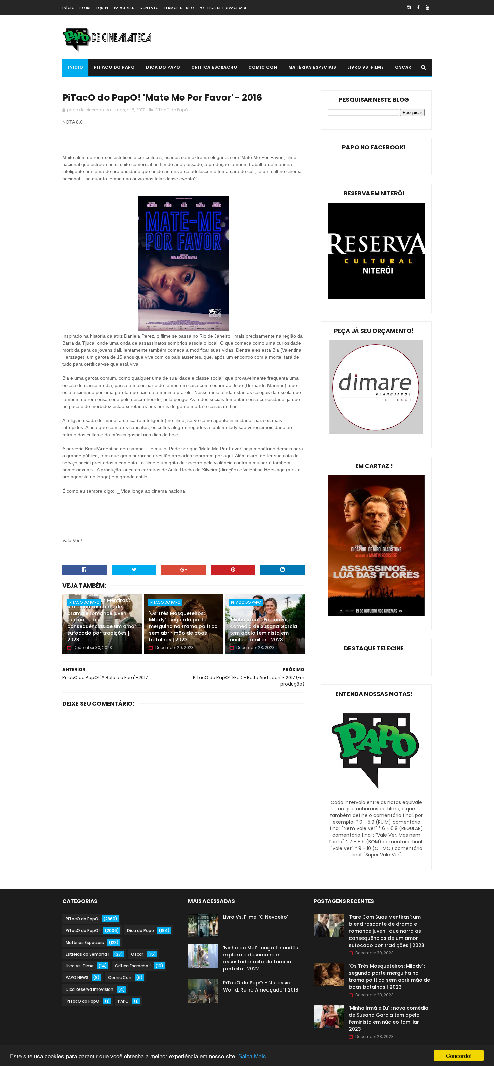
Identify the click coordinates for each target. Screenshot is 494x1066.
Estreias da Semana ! (87, 954)
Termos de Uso (179, 7)
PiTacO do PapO (114, 67)
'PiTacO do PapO (82, 1001)
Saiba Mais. (253, 1056)
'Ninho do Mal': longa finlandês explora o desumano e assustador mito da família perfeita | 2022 (260, 958)
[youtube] (427, 7)
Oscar (403, 67)
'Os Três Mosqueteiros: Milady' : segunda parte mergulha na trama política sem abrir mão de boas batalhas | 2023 (183, 626)
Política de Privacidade (223, 7)
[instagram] (409, 7)
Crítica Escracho (214, 67)
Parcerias (124, 7)
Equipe (102, 7)
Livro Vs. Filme (365, 67)
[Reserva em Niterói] (376, 297)
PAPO (123, 1001)
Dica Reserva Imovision (89, 989)
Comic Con (262, 67)
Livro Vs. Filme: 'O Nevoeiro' (255, 917)
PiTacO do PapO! (83, 930)
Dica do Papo (163, 67)
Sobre (85, 7)
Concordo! (459, 1055)
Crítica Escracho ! (133, 966)
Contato (149, 7)
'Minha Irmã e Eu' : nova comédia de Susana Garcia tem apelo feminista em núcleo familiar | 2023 (263, 629)
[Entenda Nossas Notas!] (376, 795)
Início (68, 7)
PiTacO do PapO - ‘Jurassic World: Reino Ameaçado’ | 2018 (260, 986)
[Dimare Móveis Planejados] (376, 432)
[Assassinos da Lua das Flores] (376, 614)
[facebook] (418, 7)
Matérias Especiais (312, 67)
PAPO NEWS (77, 977)
